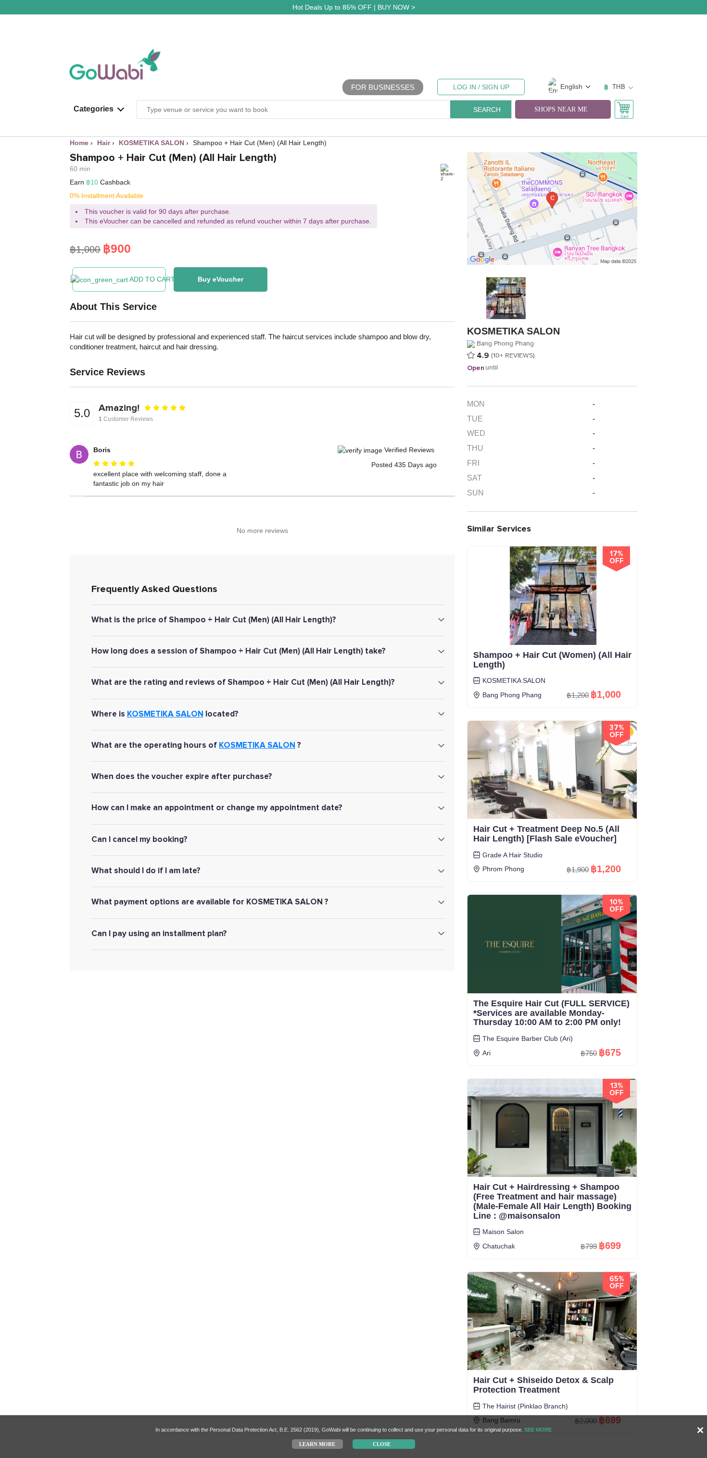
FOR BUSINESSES (383, 87)
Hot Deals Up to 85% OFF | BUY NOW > (353, 7)
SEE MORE (538, 1430)
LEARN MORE (317, 1443)
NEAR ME (561, 109)
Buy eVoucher (220, 279)
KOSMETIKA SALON (165, 714)
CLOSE (382, 1443)
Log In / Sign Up (481, 87)
